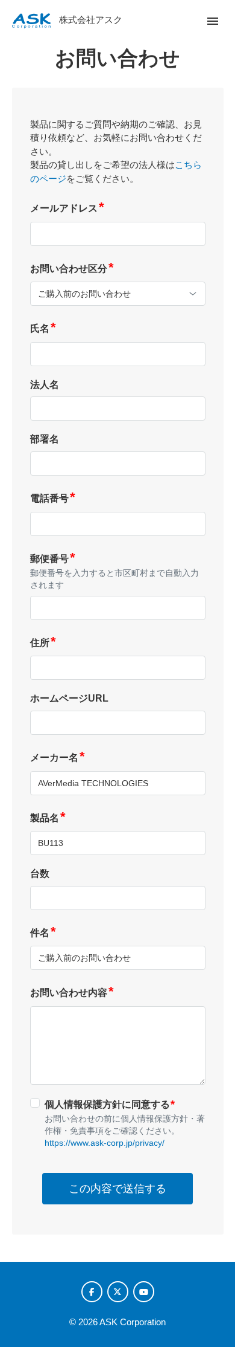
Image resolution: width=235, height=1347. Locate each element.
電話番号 (52, 498)
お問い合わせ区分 (72, 268)
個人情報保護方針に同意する (110, 1104)
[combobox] (117, 294)
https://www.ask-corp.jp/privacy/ (104, 1143)
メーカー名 (57, 757)
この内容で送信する (117, 1189)
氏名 (43, 328)
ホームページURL (69, 698)
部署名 (44, 439)
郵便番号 (52, 559)
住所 (43, 643)
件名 (43, 933)
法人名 (44, 385)
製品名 (48, 818)
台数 (39, 873)
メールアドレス (67, 208)
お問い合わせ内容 (72, 992)
